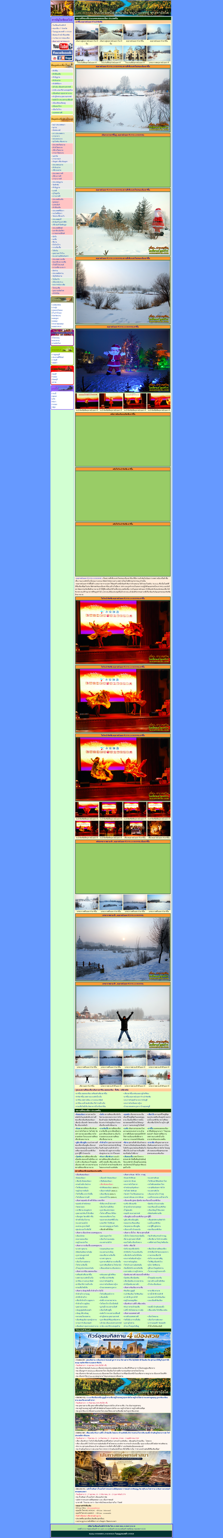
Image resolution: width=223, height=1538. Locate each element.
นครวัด (55, 156)
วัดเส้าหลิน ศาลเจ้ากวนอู (157, 1236)
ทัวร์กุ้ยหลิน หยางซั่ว (131, 1284)
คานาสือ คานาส (154, 1291)
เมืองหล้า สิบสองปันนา (108, 1178)
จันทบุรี (55, 379)
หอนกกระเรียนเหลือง (132, 1223)
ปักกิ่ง (55, 237)
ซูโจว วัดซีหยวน (154, 1265)
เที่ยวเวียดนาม (58, 150)
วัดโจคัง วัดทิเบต (130, 1191)
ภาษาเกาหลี (57, 179)
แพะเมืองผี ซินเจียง (155, 1300)
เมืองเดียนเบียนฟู (59, 103)
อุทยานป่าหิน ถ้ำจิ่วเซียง (85, 1213)
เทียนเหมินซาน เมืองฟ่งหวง (110, 1268)
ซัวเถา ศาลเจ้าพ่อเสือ (132, 1307)
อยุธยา (54, 363)
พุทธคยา (56, 202)
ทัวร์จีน (55, 71)
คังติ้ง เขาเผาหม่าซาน (108, 1300)
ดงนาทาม (56, 340)
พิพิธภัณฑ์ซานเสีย (155, 1213)
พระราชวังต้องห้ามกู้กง (132, 1258)
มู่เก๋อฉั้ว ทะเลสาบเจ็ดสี (108, 1307)
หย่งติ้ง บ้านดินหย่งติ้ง (156, 1307)
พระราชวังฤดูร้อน (130, 1262)
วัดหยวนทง (80, 1207)
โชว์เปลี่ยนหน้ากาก (107, 1294)
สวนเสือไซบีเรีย (82, 1287)
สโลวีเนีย (56, 293)
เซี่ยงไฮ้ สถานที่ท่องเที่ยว (157, 1249)
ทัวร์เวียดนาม (58, 147)
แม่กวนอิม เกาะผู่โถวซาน (133, 1271)
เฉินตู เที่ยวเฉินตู (82, 1313)
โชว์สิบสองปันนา (82, 1188)
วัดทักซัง (56, 185)
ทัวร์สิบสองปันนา (106, 1188)
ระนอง (54, 404)
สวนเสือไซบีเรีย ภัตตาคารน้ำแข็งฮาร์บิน (91, 1106)
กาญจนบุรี (56, 355)
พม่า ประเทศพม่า (59, 125)
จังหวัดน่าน (56, 316)
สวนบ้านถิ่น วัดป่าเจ (83, 1184)
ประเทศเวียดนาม (59, 145)
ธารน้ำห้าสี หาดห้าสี (155, 1294)
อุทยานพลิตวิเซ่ (58, 291)
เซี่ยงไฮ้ (151, 1114)
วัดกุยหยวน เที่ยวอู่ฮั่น (132, 1226)
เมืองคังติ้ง (104, 1297)
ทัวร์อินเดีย (57, 74)
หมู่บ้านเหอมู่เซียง (130, 1300)
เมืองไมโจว (57, 109)
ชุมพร (54, 396)
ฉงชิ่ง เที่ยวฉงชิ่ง (130, 1204)
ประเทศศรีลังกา (58, 211)
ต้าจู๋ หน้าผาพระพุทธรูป (132, 1207)
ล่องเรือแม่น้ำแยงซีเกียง (157, 1207)
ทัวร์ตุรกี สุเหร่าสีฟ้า (60, 222)
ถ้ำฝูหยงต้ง (128, 1210)
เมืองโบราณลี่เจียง (107, 1207)
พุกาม (55, 127)
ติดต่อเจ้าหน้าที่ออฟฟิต (61, 35)
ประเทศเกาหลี (58, 173)
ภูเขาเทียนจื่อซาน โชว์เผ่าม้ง (110, 1265)
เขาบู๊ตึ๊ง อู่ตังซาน (154, 1226)
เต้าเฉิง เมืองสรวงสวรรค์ (62, 87)
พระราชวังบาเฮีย (59, 285)
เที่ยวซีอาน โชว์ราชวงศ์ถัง (157, 1239)
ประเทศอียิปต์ (58, 228)
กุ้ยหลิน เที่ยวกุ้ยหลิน (131, 1278)
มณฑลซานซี (57, 113)
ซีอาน (55, 242)
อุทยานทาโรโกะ (59, 253)
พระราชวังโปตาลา (131, 1184)
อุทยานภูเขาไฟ (105, 1236)
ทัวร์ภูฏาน (56, 77)
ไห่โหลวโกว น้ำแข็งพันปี (109, 1304)
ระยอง (54, 377)
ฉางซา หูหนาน (81, 1249)
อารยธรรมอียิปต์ (59, 233)
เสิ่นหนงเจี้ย (128, 1157)
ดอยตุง (55, 321)
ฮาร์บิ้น (150, 1128)
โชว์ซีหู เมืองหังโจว (155, 1262)
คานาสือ (151, 1143)
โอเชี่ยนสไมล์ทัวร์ (59, 25)
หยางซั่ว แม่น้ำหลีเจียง (156, 1281)
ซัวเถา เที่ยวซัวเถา (107, 1157)
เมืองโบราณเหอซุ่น (107, 1239)
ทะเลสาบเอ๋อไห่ (82, 1223)
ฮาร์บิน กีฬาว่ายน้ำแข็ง (84, 1284)
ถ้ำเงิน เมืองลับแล (154, 1284)
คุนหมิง (127, 1114)
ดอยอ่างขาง (56, 326)
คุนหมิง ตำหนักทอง (83, 1204)
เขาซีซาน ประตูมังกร (84, 1210)
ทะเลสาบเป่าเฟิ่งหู (106, 1252)
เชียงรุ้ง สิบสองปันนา (83, 1181)
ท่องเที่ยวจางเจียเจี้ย (107, 1255)
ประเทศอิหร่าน (58, 273)
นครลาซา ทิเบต (130, 1181)
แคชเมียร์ (56, 205)
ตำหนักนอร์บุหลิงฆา (131, 1188)
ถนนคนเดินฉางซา (107, 1249)
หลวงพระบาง (57, 139)
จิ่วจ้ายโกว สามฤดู (83, 1294)
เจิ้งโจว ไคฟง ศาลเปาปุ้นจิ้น (134, 1236)
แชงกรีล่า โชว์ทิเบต (107, 1223)
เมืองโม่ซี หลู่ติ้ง (106, 1310)
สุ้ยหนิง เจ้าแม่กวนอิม (156, 1204)
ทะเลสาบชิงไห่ (153, 1191)
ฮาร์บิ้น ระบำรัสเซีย (107, 1278)
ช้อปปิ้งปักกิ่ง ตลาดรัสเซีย (133, 1268)
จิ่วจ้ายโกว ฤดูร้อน (83, 1304)
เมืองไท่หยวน (153, 1316)
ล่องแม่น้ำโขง (105, 1197)
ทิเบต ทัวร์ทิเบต (130, 1178)
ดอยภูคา (55, 318)
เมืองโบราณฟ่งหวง (83, 1262)
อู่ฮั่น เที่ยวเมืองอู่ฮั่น (131, 1220)
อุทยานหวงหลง (81, 1307)
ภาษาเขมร (57, 159)
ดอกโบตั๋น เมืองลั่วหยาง (133, 1242)
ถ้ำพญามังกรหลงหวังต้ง (85, 1268)
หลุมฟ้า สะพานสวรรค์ (132, 1213)
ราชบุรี (54, 360)
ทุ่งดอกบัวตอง (57, 310)
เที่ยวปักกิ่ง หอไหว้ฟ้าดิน (133, 1255)
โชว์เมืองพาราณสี (82, 1197)
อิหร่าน (55, 271)
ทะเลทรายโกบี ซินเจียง (156, 1297)
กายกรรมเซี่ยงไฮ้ (154, 1255)
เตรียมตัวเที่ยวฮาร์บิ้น (84, 1275)
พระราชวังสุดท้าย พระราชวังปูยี (135, 1100)
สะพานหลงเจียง (82, 1239)
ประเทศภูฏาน (58, 182)
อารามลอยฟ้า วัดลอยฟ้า (157, 1323)
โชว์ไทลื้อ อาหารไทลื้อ (84, 1194)
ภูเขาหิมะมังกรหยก (107, 1210)
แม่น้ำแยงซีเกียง (154, 1223)
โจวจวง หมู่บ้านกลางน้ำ (157, 1271)
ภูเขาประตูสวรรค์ (82, 1255)
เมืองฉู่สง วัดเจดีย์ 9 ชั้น (84, 1217)
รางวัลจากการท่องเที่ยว (61, 38)
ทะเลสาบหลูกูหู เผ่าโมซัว (109, 1226)
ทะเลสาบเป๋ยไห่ (106, 1242)
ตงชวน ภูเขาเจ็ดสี (83, 1226)
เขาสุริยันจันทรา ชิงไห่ (156, 1188)
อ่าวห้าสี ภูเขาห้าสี (130, 1297)
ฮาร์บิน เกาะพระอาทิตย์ (84, 1281)
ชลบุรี (54, 374)
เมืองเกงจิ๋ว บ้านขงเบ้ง (132, 1229)
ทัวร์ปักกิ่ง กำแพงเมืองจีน (133, 1252)
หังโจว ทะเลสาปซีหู (155, 1258)
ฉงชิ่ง (55, 239)
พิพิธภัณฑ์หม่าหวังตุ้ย (84, 1252)
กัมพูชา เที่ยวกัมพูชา (60, 161)
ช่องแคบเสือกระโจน (107, 1217)
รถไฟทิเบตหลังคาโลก (156, 1184)
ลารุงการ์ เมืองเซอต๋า (84, 1323)
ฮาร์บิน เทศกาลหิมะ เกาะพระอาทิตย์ (89, 1100)
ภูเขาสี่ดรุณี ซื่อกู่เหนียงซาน (110, 1320)
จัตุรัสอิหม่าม (57, 276)
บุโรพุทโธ (56, 193)
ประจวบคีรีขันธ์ (57, 357)
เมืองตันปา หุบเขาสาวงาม (62, 93)
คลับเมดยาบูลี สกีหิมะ (108, 1275)
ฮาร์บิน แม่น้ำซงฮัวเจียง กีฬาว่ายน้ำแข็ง (90, 1103)
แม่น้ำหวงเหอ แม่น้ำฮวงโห (158, 1197)
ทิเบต (78, 1128)
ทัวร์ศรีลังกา (57, 84)
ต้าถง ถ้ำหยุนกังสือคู (131, 1326)
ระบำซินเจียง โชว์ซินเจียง (133, 1294)
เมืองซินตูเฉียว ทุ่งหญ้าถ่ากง (86, 1320)
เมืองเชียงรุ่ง (104, 1194)
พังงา (54, 402)
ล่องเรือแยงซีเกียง (155, 1229)
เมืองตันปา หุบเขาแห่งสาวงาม (87, 1326)
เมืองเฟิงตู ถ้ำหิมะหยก (156, 1210)
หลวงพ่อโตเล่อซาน (83, 1316)
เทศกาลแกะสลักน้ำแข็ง (84, 1278)
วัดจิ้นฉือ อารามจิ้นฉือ (132, 1320)
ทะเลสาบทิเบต (153, 1178)
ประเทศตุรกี (57, 219)
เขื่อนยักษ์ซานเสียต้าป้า (156, 1220)
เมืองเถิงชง (80, 1236)
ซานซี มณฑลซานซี (131, 1316)
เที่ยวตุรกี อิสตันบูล (59, 225)
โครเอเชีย (56, 288)
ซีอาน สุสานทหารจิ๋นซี (132, 1239)
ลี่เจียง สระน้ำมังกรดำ (108, 1204)
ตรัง (53, 399)
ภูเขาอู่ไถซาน (129, 1323)
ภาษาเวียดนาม (58, 153)
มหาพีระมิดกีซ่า (58, 231)
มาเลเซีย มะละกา (59, 267)
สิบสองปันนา (80, 1114)
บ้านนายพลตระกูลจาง (108, 1287)
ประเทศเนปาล (58, 165)
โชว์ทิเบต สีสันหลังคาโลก (157, 1181)
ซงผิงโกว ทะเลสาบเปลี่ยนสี (63, 100)
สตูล (53, 407)
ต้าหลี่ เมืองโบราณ (83, 1220)
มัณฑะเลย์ (56, 130)
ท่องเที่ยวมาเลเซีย (59, 262)
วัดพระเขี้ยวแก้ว (59, 216)
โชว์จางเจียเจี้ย (81, 1265)
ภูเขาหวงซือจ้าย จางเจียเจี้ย (110, 1262)
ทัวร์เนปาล (56, 80)
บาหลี (55, 191)
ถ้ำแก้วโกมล (56, 313)
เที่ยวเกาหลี (57, 176)
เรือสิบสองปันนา (106, 1181)
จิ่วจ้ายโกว (56, 245)
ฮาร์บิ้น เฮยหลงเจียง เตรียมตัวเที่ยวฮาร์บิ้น (91, 1093)
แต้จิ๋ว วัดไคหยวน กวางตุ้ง (133, 1310)
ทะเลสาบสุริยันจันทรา (61, 256)
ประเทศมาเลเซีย (59, 259)
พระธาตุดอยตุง (58, 324)
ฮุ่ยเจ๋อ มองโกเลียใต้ (83, 1229)
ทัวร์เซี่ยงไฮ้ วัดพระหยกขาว (158, 1252)
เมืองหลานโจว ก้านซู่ (156, 1194)
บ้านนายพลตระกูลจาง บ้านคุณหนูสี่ (137, 1106)
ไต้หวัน (55, 251)
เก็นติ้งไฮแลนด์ (58, 265)
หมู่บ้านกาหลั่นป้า (82, 1191)
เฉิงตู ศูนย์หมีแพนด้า (83, 1310)
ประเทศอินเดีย (58, 199)
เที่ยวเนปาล (57, 170)
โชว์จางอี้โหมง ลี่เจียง (108, 1213)
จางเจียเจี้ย (57, 247)
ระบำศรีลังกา (57, 213)
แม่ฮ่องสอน (56, 305)
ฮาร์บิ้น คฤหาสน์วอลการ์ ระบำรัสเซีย (137, 1097)
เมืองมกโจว (57, 106)
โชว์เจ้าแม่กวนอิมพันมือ (133, 1265)
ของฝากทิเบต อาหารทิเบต (134, 1197)
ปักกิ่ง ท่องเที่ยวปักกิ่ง (131, 1249)
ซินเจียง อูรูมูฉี (129, 1291)
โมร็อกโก (56, 279)
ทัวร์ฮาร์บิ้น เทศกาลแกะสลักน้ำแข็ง (89, 1097)
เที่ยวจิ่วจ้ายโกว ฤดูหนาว (85, 1300)
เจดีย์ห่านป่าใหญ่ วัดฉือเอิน (158, 1242)
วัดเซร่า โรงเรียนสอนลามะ (134, 1194)
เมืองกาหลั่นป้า (105, 1191)
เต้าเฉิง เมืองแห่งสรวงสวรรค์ (111, 1323)
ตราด (54, 382)
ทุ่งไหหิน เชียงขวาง (60, 142)
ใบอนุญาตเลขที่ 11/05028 (62, 32)
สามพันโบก (56, 343)
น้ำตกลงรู (55, 338)
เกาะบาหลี (56, 196)
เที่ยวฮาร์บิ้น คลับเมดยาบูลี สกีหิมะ (136, 1093)
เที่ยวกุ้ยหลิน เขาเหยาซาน (133, 1281)
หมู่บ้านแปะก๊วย (82, 1242)
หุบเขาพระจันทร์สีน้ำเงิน (109, 1220)
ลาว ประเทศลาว (58, 133)
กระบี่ (54, 393)
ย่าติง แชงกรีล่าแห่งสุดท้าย (63, 90)
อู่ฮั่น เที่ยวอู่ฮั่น (81, 1143)
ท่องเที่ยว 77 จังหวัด (60, 28)
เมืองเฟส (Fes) (58, 282)
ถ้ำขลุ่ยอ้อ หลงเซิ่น (155, 1278)
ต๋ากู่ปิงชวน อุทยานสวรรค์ (62, 96)
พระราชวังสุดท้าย (106, 1281)
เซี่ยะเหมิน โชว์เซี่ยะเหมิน (157, 1310)
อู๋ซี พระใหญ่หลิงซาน (156, 1268)
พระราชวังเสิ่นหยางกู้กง (133, 1103)
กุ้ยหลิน (79, 1157)
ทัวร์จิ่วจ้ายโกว (81, 1297)
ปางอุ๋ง (54, 307)
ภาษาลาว (56, 136)
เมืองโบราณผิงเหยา (155, 1320)
